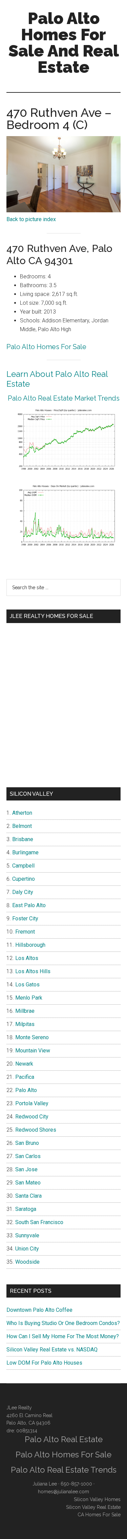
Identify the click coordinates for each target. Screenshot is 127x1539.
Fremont (25, 931)
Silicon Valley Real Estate (93, 1507)
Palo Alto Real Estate (64, 1439)
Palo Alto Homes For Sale (46, 347)
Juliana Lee (45, 1484)
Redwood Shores (35, 1130)
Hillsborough (30, 945)
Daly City (22, 892)
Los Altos (26, 958)
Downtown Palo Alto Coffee (39, 1310)
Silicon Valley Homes (97, 1499)
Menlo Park (28, 998)
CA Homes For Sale (99, 1514)
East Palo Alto (29, 905)
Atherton (22, 813)
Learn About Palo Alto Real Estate (57, 379)
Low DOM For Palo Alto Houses (44, 1363)
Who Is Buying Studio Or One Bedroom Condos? (63, 1323)
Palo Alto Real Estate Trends (64, 1470)
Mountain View (32, 1050)
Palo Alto (26, 1090)
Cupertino (23, 879)
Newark (24, 1064)
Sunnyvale (27, 1235)
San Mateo (28, 1182)
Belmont (22, 826)
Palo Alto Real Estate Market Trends (64, 398)
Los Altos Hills (32, 971)
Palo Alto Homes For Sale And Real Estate (63, 43)
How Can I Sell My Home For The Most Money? (62, 1336)
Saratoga (25, 1209)
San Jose (26, 1169)
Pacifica (24, 1077)
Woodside (27, 1262)
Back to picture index (31, 219)
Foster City (25, 918)
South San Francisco (39, 1222)
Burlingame (25, 852)
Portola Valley (31, 1103)
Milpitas (25, 1024)
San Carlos (28, 1156)
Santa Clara (28, 1196)
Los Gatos (27, 984)
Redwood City (31, 1116)
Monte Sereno (32, 1037)
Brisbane (22, 839)
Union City (27, 1248)
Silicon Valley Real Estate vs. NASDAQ (52, 1349)
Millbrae (25, 1011)
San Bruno (27, 1143)
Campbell (23, 865)
